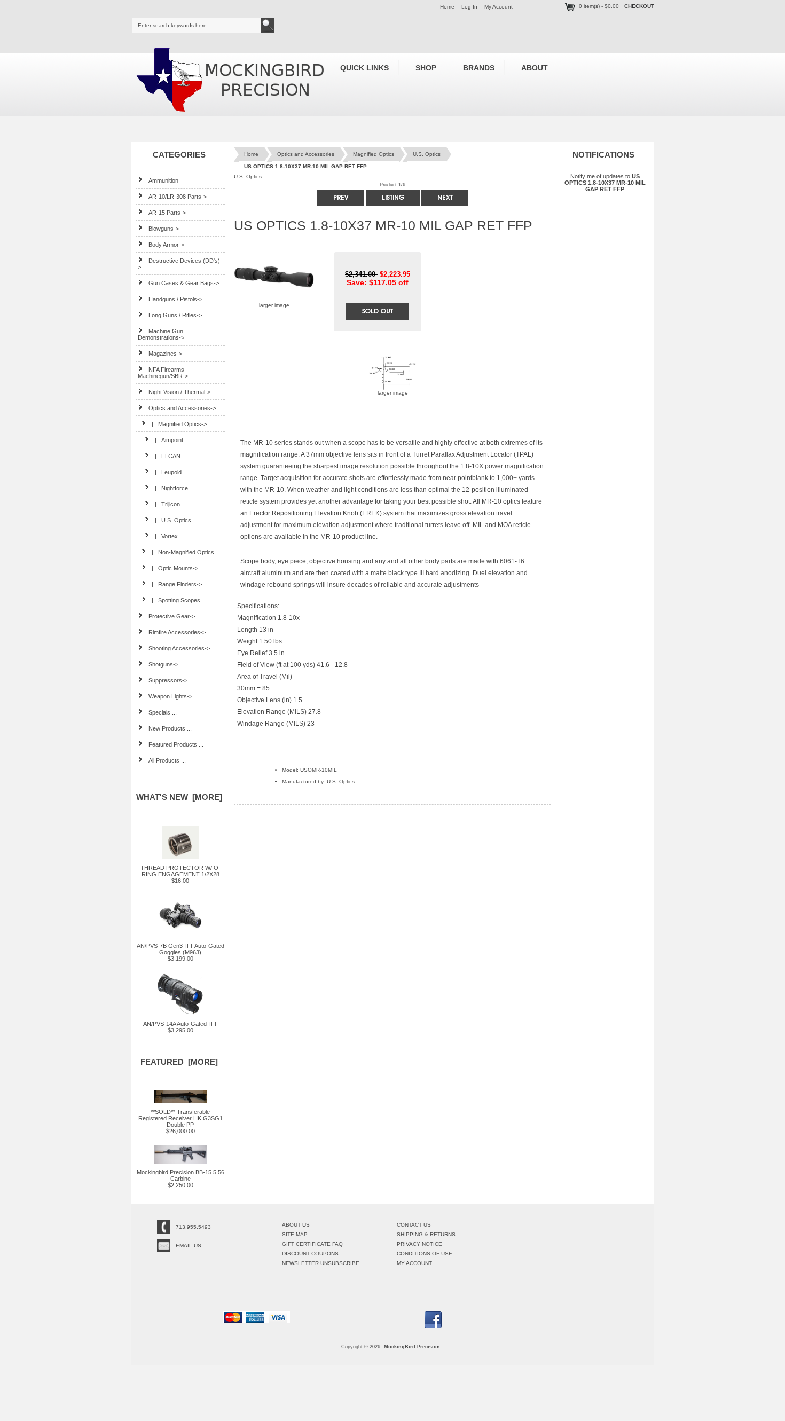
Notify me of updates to (605, 182)
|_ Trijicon (167, 504)
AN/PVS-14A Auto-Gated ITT (180, 1023)
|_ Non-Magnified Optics (183, 552)
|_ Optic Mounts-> (175, 568)
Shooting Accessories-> (179, 648)
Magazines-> (165, 353)
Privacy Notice (419, 1244)
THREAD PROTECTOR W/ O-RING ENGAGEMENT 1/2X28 (180, 871)
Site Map (295, 1234)
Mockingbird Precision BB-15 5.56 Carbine (180, 1175)
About (534, 68)
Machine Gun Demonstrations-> (161, 334)
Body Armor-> (166, 244)
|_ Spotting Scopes (176, 600)
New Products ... (170, 728)
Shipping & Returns (426, 1234)
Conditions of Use (424, 1254)
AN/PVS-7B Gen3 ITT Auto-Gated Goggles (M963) (180, 949)
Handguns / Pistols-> (175, 299)
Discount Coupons (310, 1254)
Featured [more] (179, 1061)
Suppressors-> (167, 680)
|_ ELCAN (167, 456)
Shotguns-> (163, 664)
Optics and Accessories (305, 154)
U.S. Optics (427, 154)
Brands (478, 68)
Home (447, 7)
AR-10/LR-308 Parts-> (177, 196)
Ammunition (163, 180)
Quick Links (364, 68)
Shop (425, 68)
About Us (296, 1225)
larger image (393, 393)
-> (182, 408)
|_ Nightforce (171, 488)
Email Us (188, 1246)
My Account (498, 7)
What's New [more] (179, 797)
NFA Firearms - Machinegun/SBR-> (163, 372)
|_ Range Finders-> (177, 584)
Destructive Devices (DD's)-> (180, 263)
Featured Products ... (175, 744)
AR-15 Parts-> (167, 212)
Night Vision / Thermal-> (179, 392)
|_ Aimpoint (169, 440)
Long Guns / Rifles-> (175, 315)
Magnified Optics (373, 154)
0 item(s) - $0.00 (599, 6)
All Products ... (167, 760)
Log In (469, 7)
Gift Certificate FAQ (312, 1244)
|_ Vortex (166, 536)
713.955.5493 (193, 1227)
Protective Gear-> (171, 616)
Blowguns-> (163, 228)
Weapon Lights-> (170, 696)
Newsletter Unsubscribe (320, 1263)
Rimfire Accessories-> (177, 632)
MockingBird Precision (412, 1346)
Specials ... (162, 712)
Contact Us (414, 1225)
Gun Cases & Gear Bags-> (183, 283)
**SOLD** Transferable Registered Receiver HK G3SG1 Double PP (180, 1118)
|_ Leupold (168, 472)
